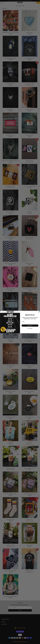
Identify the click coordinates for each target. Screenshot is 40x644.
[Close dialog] (39, 311)
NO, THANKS (30, 328)
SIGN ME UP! (30, 325)
